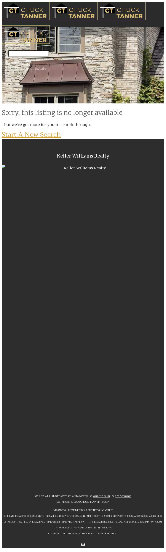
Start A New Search (31, 134)
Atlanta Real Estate (28, 68)
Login (106, 502)
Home (16, 62)
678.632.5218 (101, 496)
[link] (51, 53)
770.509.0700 (123, 496)
